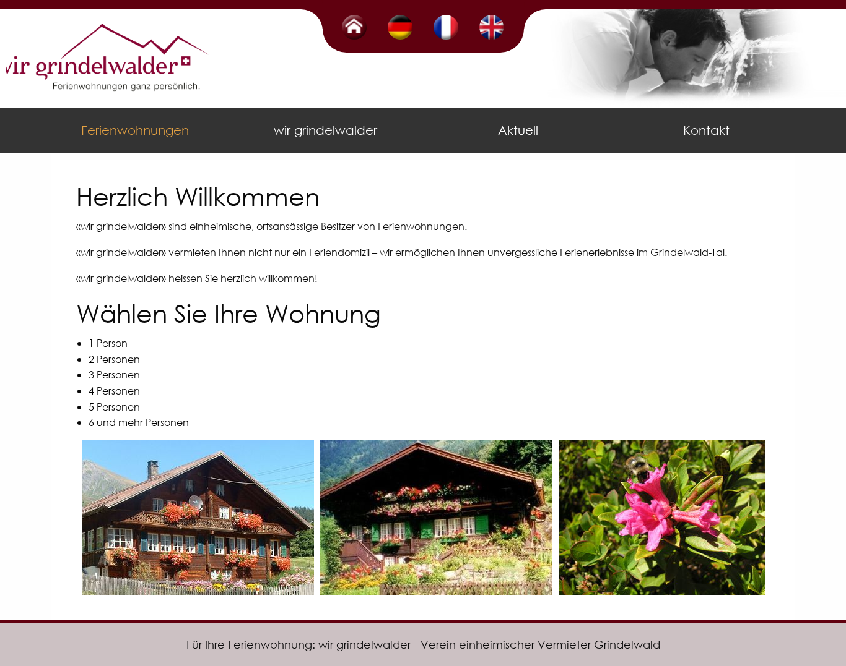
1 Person (108, 342)
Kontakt (706, 130)
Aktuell (518, 130)
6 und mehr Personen (139, 422)
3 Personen (114, 374)
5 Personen (114, 406)
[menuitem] (137, 130)
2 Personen (114, 358)
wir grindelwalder (325, 130)
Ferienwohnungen (135, 130)
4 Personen (114, 390)
